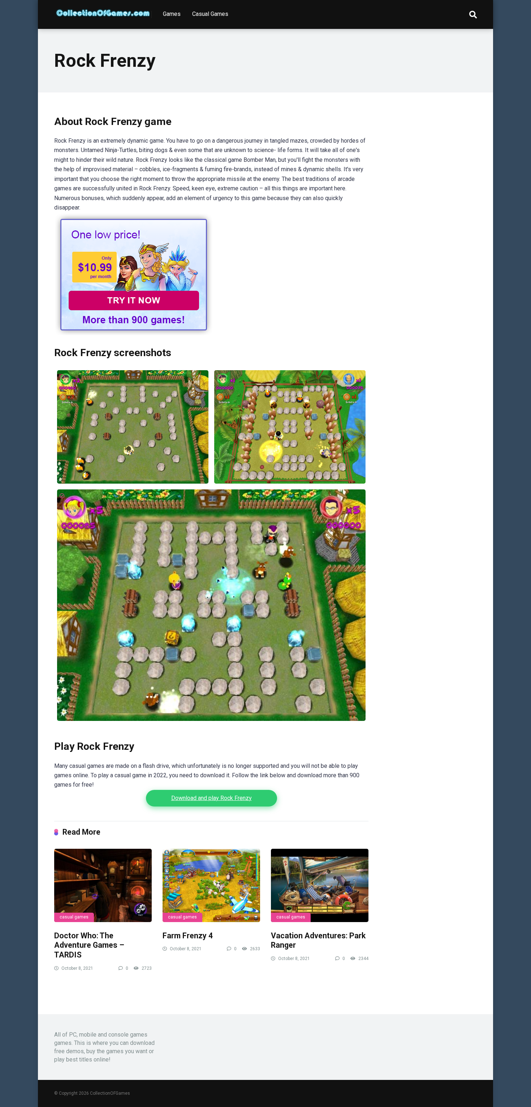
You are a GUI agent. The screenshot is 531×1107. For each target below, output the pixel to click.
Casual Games (210, 13)
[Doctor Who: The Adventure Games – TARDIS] (103, 885)
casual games (74, 917)
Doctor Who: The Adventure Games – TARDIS (89, 945)
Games (172, 13)
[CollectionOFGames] (103, 10)
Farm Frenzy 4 (188, 935)
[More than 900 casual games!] (133, 333)
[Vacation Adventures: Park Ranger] (319, 885)
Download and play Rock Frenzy (211, 798)
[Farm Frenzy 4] (211, 885)
